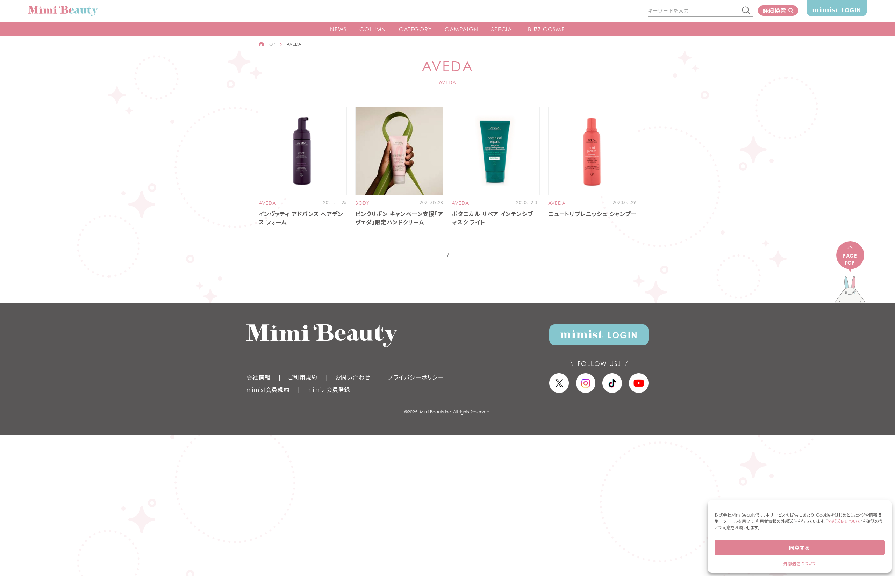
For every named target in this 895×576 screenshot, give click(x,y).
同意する (799, 548)
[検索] (746, 10)
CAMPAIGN (461, 29)
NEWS (338, 29)
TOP (271, 44)
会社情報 (258, 377)
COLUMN (372, 29)
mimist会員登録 (329, 389)
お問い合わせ (353, 377)
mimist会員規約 (268, 389)
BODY (362, 203)
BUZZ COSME (546, 29)
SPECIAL (503, 29)
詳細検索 (774, 10)
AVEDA (267, 203)
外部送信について (844, 521)
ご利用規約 (302, 377)
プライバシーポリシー (416, 377)
